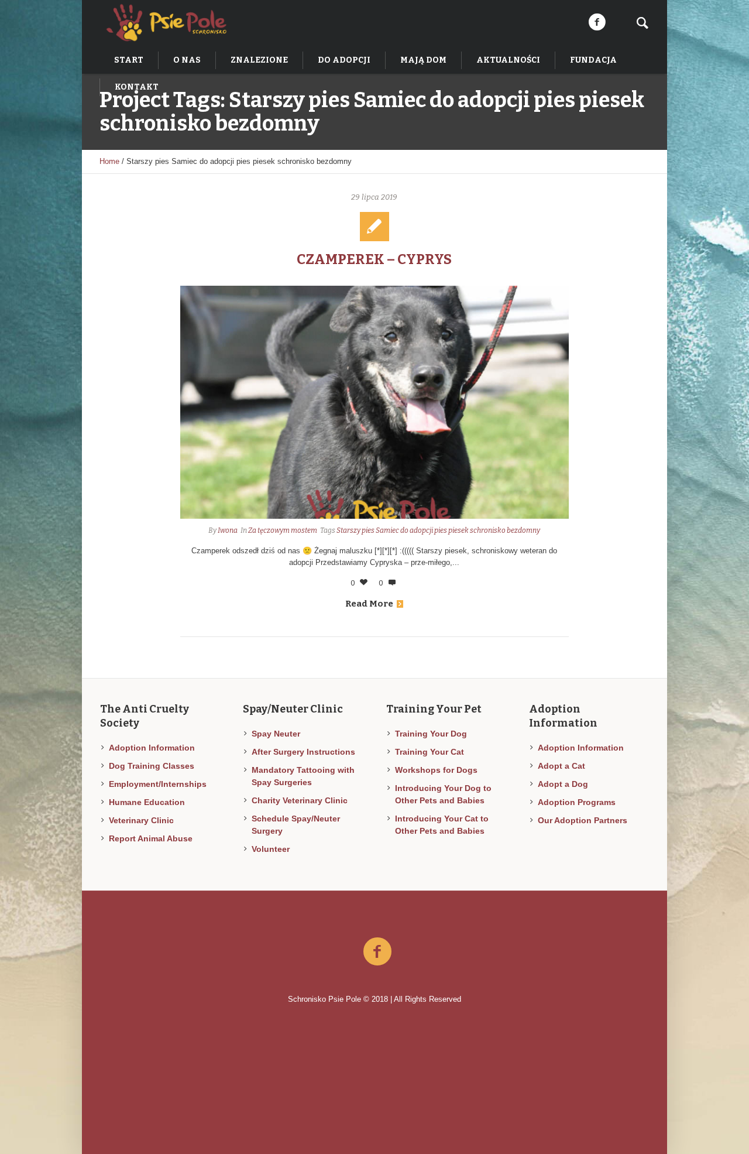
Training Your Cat (429, 751)
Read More (369, 603)
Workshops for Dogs (436, 770)
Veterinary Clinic (141, 820)
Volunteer (271, 849)
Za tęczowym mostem (282, 530)
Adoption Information (152, 747)
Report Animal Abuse (151, 838)
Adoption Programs (577, 802)
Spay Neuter (276, 733)
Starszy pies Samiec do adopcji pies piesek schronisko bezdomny (438, 530)
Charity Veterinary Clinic (300, 800)
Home (109, 161)
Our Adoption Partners (582, 820)
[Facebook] (597, 22)
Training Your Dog (431, 733)
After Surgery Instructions (303, 751)
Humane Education (147, 802)
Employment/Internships (158, 784)
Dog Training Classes (151, 766)
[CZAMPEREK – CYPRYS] (374, 402)
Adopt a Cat (561, 766)
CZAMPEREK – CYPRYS (374, 259)
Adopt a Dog (563, 784)
